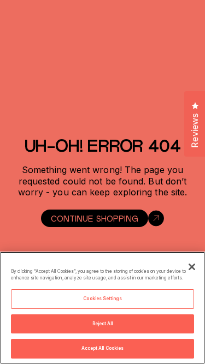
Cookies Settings (102, 298)
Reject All (102, 323)
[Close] (192, 267)
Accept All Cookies (102, 348)
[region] (102, 308)
